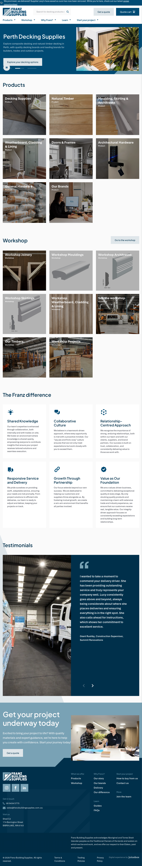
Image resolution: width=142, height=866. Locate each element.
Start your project (86, 19)
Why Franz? (47, 19)
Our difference (102, 792)
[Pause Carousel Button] (6, 67)
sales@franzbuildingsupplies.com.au (25, 807)
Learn (65, 19)
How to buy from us (127, 778)
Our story (99, 778)
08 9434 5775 (12, 803)
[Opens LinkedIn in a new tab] (24, 788)
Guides (98, 805)
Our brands (100, 783)
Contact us (122, 783)
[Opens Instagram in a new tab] (7, 788)
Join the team (123, 796)
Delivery (98, 787)
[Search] (67, 11)
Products (7, 19)
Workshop (26, 19)
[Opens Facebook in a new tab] (15, 788)
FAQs (97, 810)
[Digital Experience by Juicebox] (124, 859)
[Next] (93, 685)
